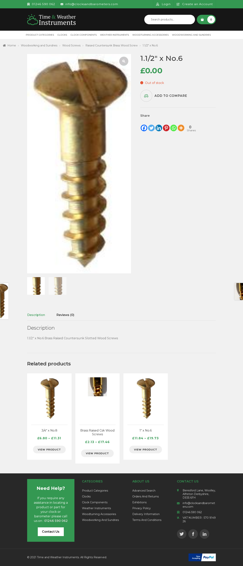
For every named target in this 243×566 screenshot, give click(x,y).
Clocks (62, 34)
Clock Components (83, 34)
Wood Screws (71, 45)
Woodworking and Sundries (191, 34)
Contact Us (50, 531)
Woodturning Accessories (150, 34)
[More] (181, 125)
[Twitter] (151, 125)
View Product (49, 449)
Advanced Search (143, 490)
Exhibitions (139, 502)
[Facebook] (144, 125)
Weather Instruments (114, 34)
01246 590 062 (192, 512)
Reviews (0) (65, 315)
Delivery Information (146, 514)
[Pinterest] (166, 125)
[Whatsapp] (173, 125)
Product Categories (40, 34)
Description (36, 315)
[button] (123, 61)
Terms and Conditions (146, 520)
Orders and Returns (145, 496)
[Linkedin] (158, 125)
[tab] (36, 315)
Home (11, 45)
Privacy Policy (141, 508)
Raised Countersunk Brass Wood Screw (111, 45)
